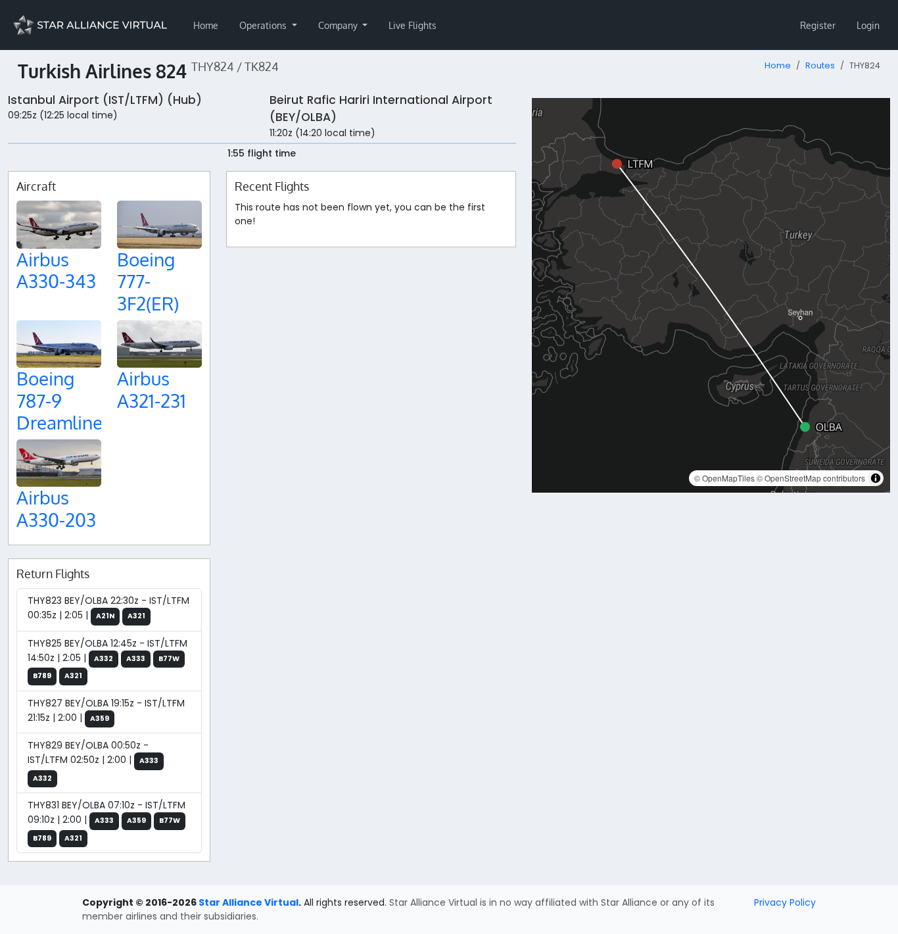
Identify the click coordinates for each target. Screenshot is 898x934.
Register (818, 25)
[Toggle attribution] (876, 478)
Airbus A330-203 (56, 508)
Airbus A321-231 (151, 389)
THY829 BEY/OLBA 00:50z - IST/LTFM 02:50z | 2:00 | (93, 761)
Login (868, 25)
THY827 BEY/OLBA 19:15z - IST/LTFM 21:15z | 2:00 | (106, 710)
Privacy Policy (785, 902)
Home (205, 25)
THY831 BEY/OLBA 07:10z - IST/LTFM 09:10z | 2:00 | (106, 821)
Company (339, 25)
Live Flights (413, 25)
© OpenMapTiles (724, 477)
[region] (711, 295)
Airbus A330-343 (56, 270)
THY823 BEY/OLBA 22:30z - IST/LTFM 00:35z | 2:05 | (108, 608)
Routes (820, 65)
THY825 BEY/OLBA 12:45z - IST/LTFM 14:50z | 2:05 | (107, 659)
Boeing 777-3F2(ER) (148, 281)
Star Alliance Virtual (248, 902)
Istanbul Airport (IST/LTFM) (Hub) (105, 100)
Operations (264, 25)
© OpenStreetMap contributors (811, 477)
